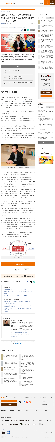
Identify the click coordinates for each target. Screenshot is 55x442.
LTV (24, 27)
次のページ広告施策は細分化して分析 (18, 263)
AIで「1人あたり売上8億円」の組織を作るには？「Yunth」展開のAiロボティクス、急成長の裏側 (10, 357)
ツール (11, 27)
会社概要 (44, 430)
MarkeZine (3, 410)
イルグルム (6, 103)
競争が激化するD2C (15, 70)
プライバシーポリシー (45, 432)
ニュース (49, 107)
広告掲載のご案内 (45, 401)
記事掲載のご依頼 (45, 404)
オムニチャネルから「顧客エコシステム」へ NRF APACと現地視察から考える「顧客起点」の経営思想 (28, 383)
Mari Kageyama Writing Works (20, 332)
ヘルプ (22, 430)
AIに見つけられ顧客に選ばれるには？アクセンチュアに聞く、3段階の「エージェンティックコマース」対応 (10, 381)
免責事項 (39, 430)
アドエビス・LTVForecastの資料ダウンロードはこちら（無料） (17, 295)
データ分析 (19, 27)
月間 (50, 17)
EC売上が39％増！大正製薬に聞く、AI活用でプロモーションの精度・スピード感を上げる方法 (10, 363)
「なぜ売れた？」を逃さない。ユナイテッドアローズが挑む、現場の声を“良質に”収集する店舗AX (28, 357)
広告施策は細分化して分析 (16, 76)
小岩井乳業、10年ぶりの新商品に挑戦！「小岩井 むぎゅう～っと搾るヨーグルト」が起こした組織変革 (45, 126)
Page (5, 77)
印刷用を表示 (6, 281)
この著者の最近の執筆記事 (16, 336)
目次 (18, 66)
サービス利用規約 (50, 430)
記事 (42, 107)
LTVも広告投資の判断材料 (16, 78)
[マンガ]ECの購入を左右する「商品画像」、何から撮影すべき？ (10, 369)
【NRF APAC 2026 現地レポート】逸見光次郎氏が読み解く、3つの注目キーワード (28, 377)
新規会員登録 (46, 92)
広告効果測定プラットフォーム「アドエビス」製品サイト (16, 289)
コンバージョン (5, 27)
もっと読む (5, 311)
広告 (14, 27)
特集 (36, 410)
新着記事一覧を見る (46, 142)
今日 (42, 17)
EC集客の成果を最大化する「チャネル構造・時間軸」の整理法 (45, 138)
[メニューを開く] (2, 2)
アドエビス (21, 101)
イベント (45, 410)
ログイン (46, 96)
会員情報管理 (34, 430)
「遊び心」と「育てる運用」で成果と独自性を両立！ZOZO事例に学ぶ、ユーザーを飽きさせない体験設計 (28, 371)
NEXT (26, 269)
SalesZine (12, 410)
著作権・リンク (28, 430)
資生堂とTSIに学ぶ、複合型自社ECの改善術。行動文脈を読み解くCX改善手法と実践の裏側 (10, 374)
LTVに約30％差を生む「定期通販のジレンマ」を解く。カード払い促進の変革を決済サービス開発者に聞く (28, 364)
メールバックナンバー (47, 89)
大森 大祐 (8, 23)
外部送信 (52, 432)
